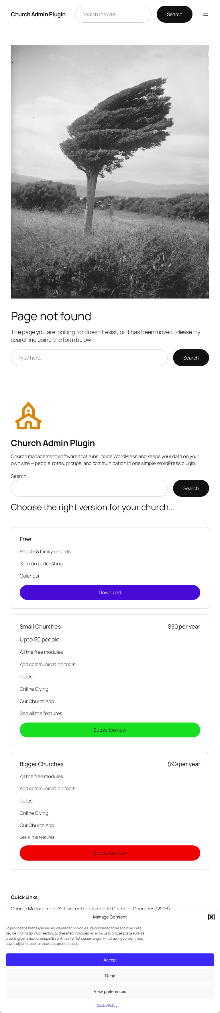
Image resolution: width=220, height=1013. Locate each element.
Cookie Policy (107, 1005)
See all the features (41, 713)
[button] (211, 917)
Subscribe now (109, 730)
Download (110, 592)
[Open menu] (205, 14)
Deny (110, 975)
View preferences (110, 991)
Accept (110, 959)
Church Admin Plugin (38, 14)
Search (174, 14)
